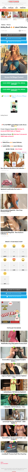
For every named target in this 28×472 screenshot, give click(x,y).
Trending (23, 7)
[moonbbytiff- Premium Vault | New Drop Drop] (14, 447)
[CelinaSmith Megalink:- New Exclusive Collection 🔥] (14, 223)
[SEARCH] (26, 10)
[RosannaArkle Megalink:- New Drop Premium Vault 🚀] (14, 201)
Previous (0, 17)
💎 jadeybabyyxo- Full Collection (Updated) (14, 392)
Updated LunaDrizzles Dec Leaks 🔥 (11, 189)
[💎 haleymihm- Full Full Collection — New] (14, 399)
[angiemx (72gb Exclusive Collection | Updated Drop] (14, 369)
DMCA (2, 462)
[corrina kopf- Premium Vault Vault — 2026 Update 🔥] (14, 414)
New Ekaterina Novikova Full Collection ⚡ (13, 168)
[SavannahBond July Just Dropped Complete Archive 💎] (14, 352)
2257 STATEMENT (4, 463)
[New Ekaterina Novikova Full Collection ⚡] (6, 15)
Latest (4, 7)
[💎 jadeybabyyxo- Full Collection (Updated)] (14, 385)
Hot (16, 7)
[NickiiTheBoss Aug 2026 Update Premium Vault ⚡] (14, 336)
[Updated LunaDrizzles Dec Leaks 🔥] (19, 15)
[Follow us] (24, 10)
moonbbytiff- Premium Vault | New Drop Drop (14, 454)
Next (27, 17)
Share (2, 47)
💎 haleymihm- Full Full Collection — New (14, 407)
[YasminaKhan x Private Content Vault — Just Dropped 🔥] (14, 430)
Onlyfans (18, 149)
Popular (10, 7)
